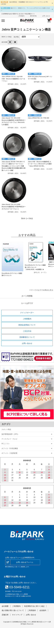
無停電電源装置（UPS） (10, 434)
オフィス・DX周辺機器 (10, 448)
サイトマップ (17, 615)
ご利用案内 (21, 16)
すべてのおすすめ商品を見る (42, 290)
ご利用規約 (31, 610)
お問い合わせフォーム (24, 562)
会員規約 (42, 610)
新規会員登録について (27, 325)
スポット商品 (6, 429)
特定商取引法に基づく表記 (34, 606)
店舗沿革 (5, 615)
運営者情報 (33, 16)
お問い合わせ (46, 16)
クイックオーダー (27, 313)
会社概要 (5, 606)
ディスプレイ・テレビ (9, 439)
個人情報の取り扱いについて (13, 610)
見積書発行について (27, 337)
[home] (27, 535)
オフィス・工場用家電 (9, 453)
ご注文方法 (27, 331)
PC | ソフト (6, 443)
